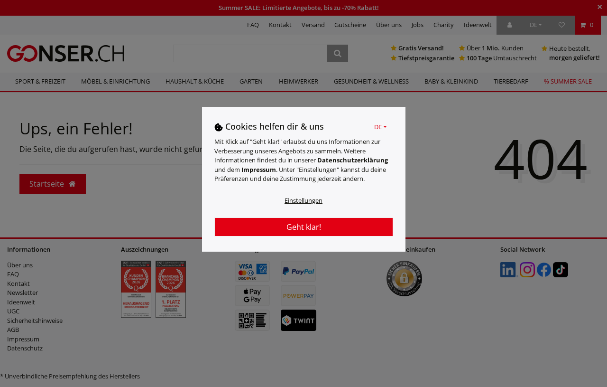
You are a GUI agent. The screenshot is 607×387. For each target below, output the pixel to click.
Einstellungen (303, 200)
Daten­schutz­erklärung (352, 160)
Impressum (258, 169)
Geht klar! (303, 226)
